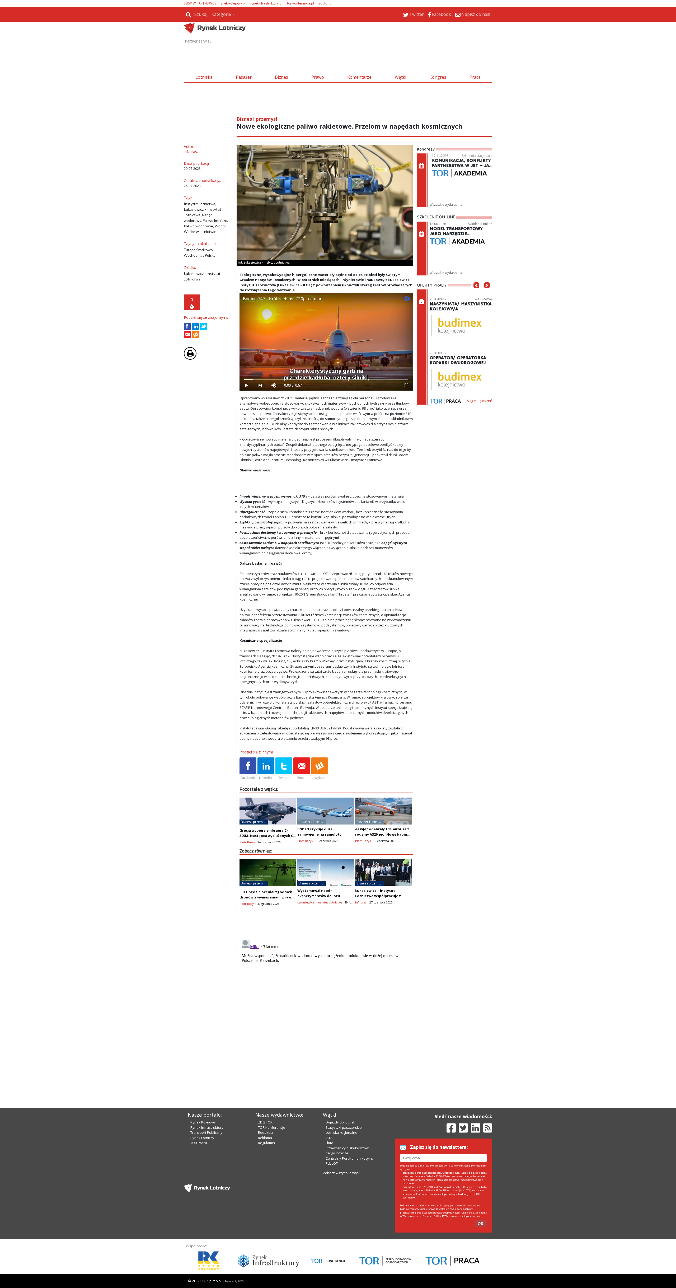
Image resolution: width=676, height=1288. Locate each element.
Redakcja (265, 1132)
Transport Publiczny (206, 1132)
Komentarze (359, 77)
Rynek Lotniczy (202, 1137)
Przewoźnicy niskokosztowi (347, 1148)
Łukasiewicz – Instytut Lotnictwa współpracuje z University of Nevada (378, 895)
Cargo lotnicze (337, 1153)
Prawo (317, 77)
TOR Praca (198, 1142)
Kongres (437, 77)
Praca (475, 77)
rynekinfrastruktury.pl (266, 3)
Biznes (281, 77)
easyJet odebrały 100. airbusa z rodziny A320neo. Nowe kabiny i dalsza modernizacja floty (383, 834)
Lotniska (204, 77)
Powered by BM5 (234, 1281)
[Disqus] (326, 1004)
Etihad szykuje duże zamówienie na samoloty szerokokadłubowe (319, 834)
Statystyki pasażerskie (344, 1127)
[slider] (326, 379)
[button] (476, 293)
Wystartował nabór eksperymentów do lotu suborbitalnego (318, 895)
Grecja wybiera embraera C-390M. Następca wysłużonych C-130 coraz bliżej (267, 835)
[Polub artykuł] (187, 326)
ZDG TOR (265, 1122)
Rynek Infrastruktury (206, 1127)
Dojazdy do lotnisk (340, 1122)
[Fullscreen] (406, 385)
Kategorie (221, 14)
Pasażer (244, 77)
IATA (329, 1137)
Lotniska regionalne (341, 1132)
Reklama (265, 1137)
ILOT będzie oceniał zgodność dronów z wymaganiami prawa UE (266, 897)
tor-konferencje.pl (300, 3)
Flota (329, 1142)
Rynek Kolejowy (203, 1122)
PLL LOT (332, 1163)
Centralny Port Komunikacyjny (350, 1158)
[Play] (246, 385)
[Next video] (260, 385)
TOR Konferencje (271, 1127)
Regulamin (266, 1142)
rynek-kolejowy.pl (232, 3)
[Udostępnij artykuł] (195, 326)
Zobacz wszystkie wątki (341, 1172)
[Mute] (274, 385)
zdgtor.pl (325, 3)
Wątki (400, 77)
